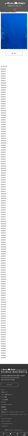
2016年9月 (3, 336)
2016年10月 (3, 334)
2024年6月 (3, 124)
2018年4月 (3, 293)
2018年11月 (3, 276)
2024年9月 (3, 117)
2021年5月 (3, 209)
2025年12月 (3, 82)
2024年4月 (3, 129)
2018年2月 (3, 297)
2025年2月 (3, 105)
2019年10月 (3, 251)
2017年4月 (3, 320)
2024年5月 (3, 126)
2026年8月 (3, 69)
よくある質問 (5, 399)
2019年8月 (3, 256)
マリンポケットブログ (7, 404)
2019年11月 (3, 249)
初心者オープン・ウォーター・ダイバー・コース (12, 412)
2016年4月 (3, 348)
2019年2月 (3, 269)
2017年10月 (3, 306)
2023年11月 (3, 140)
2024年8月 (3, 119)
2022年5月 (3, 182)
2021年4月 (3, 212)
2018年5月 (3, 290)
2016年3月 (3, 350)
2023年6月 (3, 152)
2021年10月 (3, 198)
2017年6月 (3, 316)
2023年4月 (3, 156)
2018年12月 (3, 274)
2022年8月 (3, 175)
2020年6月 (3, 235)
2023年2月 (3, 161)
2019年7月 (3, 258)
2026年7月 (3, 71)
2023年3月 (3, 159)
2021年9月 (3, 200)
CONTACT (10, 435)
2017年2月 (3, 325)
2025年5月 (3, 99)
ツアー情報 (4, 397)
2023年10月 (3, 142)
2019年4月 (3, 265)
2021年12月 (3, 193)
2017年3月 (3, 322)
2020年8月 (3, 230)
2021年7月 (3, 205)
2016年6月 (3, 343)
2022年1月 (3, 191)
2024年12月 (3, 110)
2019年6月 (3, 260)
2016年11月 (3, 332)
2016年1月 (3, 355)
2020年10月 (3, 226)
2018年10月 (3, 279)
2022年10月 (3, 170)
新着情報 (4, 407)
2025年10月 (3, 87)
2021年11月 (3, 196)
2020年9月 (3, 228)
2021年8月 (3, 202)
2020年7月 (3, 232)
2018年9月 (3, 281)
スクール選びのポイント (7, 394)
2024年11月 (3, 112)
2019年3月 (3, 267)
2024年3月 (3, 131)
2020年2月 (3, 242)
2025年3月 (3, 103)
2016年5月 (3, 346)
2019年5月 (3, 262)
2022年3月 (3, 186)
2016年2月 (3, 353)
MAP (17, 435)
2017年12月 (3, 302)
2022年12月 (3, 166)
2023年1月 (3, 163)
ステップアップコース (6, 418)
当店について (5, 392)
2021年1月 (3, 219)
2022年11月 (3, 168)
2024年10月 (3, 115)
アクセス (4, 402)
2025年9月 (3, 89)
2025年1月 (3, 108)
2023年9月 (3, 145)
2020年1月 (3, 244)
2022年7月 (3, 177)
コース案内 (4, 409)
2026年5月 (3, 76)
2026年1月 (3, 80)
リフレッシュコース (5, 421)
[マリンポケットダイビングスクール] (15, 3)
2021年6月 (3, 207)
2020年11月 (3, 223)
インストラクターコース (6, 423)
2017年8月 (3, 311)
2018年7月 (3, 286)
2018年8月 (3, 283)
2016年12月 (3, 329)
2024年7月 (3, 122)
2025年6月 (3, 96)
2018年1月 (3, 299)
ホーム (3, 389)
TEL (3, 435)
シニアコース (4, 426)
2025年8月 (3, 92)
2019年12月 (3, 246)
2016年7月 (3, 341)
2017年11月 (3, 304)
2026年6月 (3, 73)
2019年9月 (3, 253)
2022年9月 (3, 172)
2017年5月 (3, 318)
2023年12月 (3, 138)
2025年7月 (3, 94)
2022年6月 (3, 179)
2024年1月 (3, 135)
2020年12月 (3, 221)
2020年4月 (3, 237)
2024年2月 (3, 133)
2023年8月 (3, 147)
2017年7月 (3, 313)
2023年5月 (3, 154)
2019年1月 (3, 272)
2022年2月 (3, 189)
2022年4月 (3, 184)
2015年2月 (3, 357)
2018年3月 (3, 295)
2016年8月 (3, 339)
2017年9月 (3, 309)
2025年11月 (3, 85)
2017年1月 (3, 327)
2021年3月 (3, 214)
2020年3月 (3, 239)
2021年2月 (3, 216)
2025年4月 (3, 101)
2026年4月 (3, 78)
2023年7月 (3, 149)
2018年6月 (3, 288)
